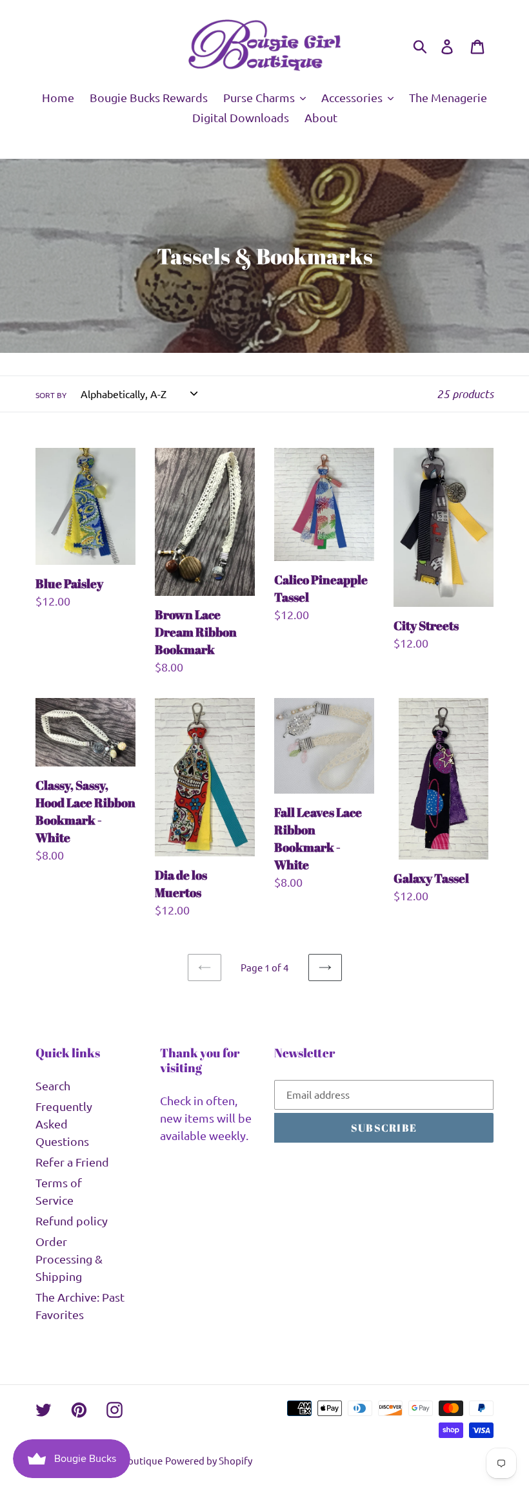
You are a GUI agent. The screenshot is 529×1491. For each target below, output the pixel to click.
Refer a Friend (72, 1161)
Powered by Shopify (208, 1460)
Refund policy (71, 1220)
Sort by (50, 395)
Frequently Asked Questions (63, 1123)
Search (52, 1085)
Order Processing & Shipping (69, 1258)
